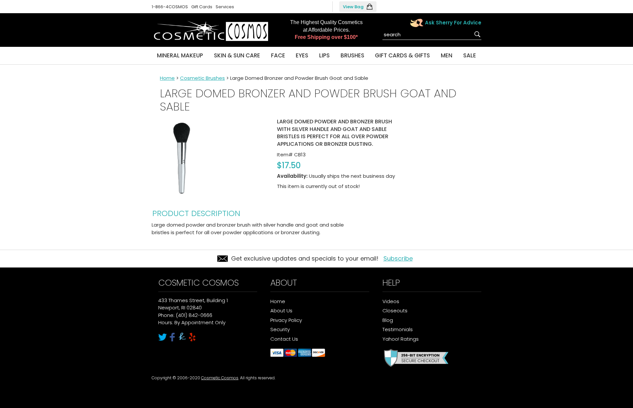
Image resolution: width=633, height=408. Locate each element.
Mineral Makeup (180, 55)
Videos (390, 301)
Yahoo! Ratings (400, 338)
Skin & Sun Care (237, 55)
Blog (387, 320)
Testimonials (397, 329)
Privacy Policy (286, 320)
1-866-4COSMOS (170, 7)
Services (225, 7)
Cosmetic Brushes (202, 78)
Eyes (302, 55)
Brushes (352, 55)
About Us (281, 310)
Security (280, 329)
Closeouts (394, 310)
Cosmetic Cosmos (219, 378)
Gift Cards (201, 7)
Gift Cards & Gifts (402, 55)
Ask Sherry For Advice (453, 22)
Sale (469, 55)
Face (278, 55)
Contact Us (284, 338)
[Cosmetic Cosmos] (211, 31)
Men (446, 55)
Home (167, 78)
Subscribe (398, 258)
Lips (324, 55)
